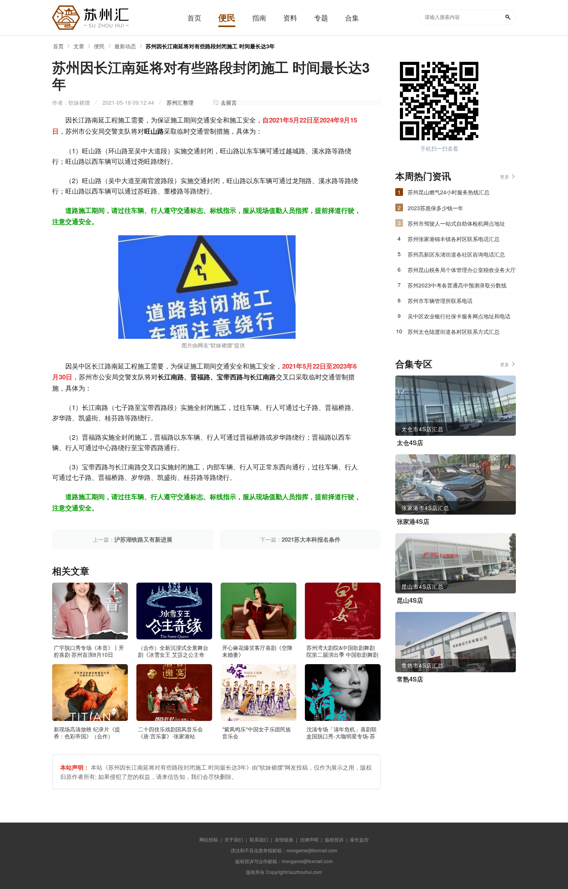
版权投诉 (334, 839)
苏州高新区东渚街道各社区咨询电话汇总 (456, 254)
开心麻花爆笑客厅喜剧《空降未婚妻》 (257, 651)
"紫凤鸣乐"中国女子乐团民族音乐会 (256, 732)
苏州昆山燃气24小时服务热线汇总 (449, 192)
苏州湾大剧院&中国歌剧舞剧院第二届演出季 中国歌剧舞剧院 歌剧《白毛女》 (342, 654)
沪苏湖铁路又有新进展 (143, 539)
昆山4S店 (410, 600)
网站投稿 (208, 839)
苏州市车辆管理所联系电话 (440, 300)
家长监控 (359, 839)
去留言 (229, 102)
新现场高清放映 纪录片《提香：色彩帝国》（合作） (87, 732)
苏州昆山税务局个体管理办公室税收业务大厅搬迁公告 (462, 271)
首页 (58, 45)
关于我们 (233, 839)
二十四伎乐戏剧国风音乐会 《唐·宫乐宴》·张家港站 (170, 732)
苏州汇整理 (180, 102)
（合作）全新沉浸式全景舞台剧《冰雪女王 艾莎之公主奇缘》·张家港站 (173, 654)
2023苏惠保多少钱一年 (435, 208)
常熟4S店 (410, 679)
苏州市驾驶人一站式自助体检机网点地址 (456, 223)
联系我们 (259, 839)
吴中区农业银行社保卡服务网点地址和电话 (459, 316)
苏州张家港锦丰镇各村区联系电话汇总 (454, 239)
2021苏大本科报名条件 (311, 539)
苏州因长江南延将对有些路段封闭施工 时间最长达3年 (210, 45)
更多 (504, 176)
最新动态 (125, 45)
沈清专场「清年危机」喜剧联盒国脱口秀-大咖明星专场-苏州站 (341, 736)
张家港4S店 (413, 521)
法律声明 (309, 839)
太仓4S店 (410, 443)
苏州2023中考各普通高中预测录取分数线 (457, 285)
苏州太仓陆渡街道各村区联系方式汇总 (454, 331)
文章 (78, 45)
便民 (99, 45)
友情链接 (284, 839)
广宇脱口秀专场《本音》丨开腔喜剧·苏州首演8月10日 (89, 651)
